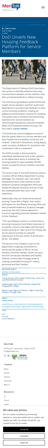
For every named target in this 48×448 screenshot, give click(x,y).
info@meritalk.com (11, 351)
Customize (24, 436)
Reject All (24, 442)
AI (4, 396)
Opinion (7, 377)
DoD (3, 314)
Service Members (8, 319)
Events (6, 373)
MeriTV (7, 385)
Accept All (24, 429)
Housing (5, 316)
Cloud (6, 400)
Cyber (6, 404)
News (6, 369)
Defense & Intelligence (11, 272)
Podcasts (7, 381)
